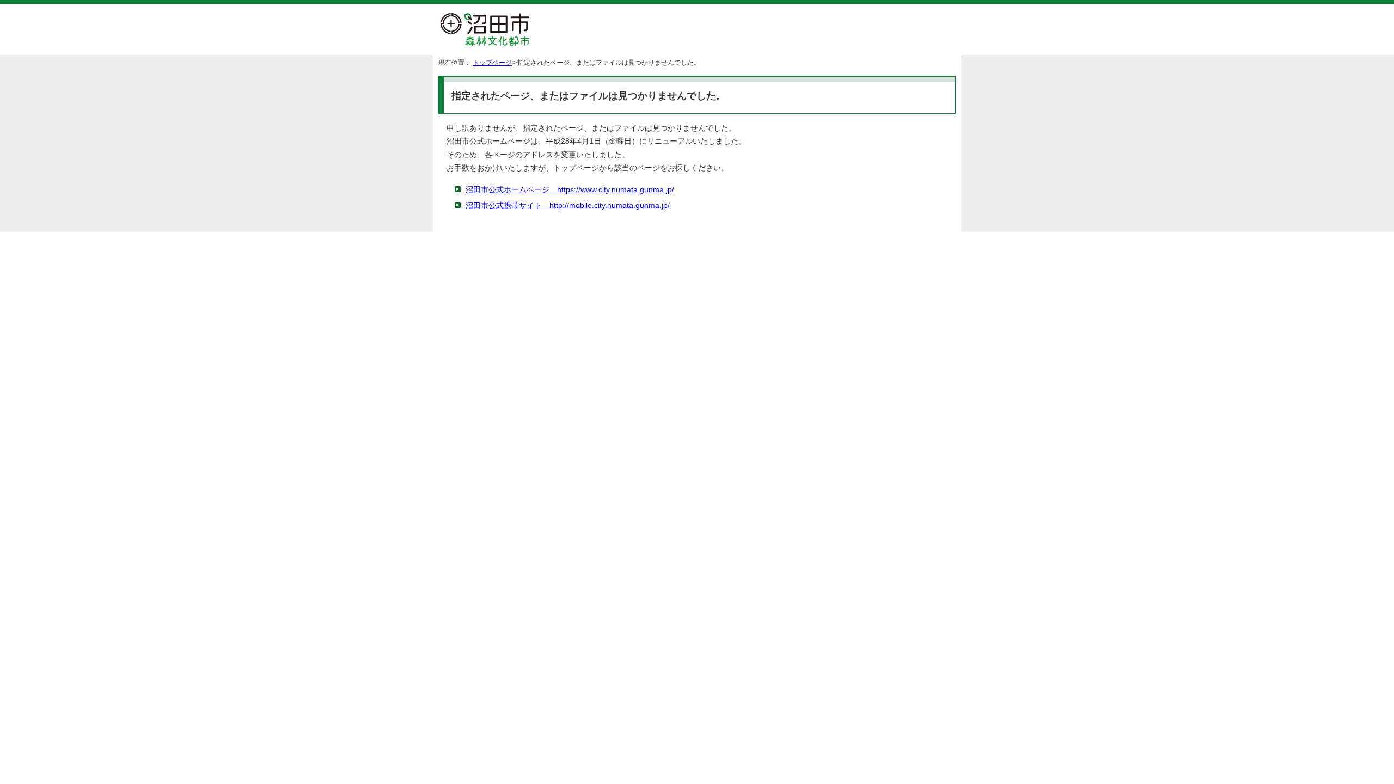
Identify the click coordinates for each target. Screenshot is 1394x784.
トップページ (492, 62)
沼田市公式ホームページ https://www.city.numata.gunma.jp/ (570, 190)
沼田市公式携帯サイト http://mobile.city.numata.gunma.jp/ (568, 205)
